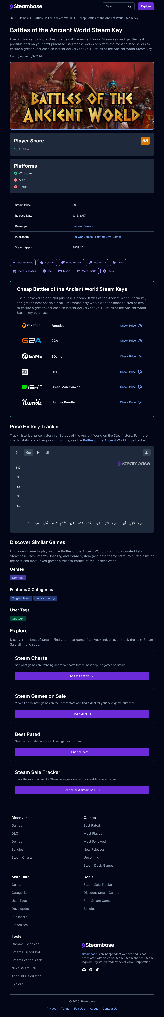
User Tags (19, 901)
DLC (15, 833)
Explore (146, 6)
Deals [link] (120, 262)
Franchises (20, 925)
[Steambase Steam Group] (90, 969)
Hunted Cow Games (108, 236)
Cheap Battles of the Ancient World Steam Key (107, 18)
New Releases (94, 849)
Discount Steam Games (101, 893)
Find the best (79, 752)
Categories (20, 893)
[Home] (11, 18)
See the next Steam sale (80, 790)
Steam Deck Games (98, 865)
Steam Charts (22, 857)
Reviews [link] (50, 262)
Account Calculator (26, 976)
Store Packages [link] (27, 270)
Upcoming (91, 857)
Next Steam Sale (24, 968)
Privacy (51, 1008)
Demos (17, 841)
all (47, 452)
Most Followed (95, 841)
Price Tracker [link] (74, 262)
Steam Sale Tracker (98, 885)
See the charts (79, 675)
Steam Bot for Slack (27, 960)
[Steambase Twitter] (97, 969)
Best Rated (92, 825)
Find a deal (79, 714)
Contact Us (110, 1008)
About (94, 1008)
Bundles (17, 849)
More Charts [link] (89, 270)
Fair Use (79, 1008)
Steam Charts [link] (25, 262)
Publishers (19, 917)
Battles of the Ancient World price (108, 440)
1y (38, 452)
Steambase (89, 954)
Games (23, 18)
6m (28, 452)
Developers (20, 909)
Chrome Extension (25, 944)
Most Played (93, 833)
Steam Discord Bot (26, 952)
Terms (65, 1008)
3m (18, 452)
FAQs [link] (111, 270)
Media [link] (66, 270)
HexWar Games (82, 226)
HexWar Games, (83, 236)
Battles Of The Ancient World (53, 18)
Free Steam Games (98, 901)
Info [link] (49, 270)
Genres (17, 885)
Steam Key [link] (99, 262)
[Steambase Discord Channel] (84, 969)
